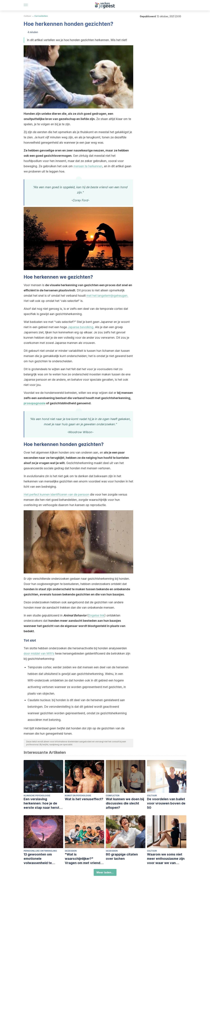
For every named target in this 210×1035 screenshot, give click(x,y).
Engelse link (96, 615)
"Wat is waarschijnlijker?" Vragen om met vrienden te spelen (84, 858)
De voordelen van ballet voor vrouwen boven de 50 (166, 803)
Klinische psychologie (37, 795)
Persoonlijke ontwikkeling (40, 851)
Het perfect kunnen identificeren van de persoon (56, 494)
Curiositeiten (41, 16)
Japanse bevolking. (81, 327)
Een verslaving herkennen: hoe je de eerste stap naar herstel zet (43, 803)
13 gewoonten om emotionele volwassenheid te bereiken (38, 858)
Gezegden (71, 851)
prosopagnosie (34, 403)
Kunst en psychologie (78, 795)
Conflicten (112, 795)
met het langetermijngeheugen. (107, 295)
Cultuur (27, 16)
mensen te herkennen (88, 166)
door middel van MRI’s (39, 653)
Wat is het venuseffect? (84, 799)
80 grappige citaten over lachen (122, 856)
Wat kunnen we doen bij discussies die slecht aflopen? (125, 803)
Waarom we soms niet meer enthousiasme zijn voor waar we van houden (166, 858)
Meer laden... (105, 872)
